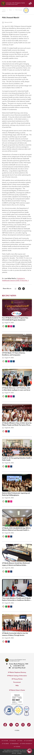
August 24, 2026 (9, 533)
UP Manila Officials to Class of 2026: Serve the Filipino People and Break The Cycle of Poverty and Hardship (17, 424)
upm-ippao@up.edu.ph (18, 668)
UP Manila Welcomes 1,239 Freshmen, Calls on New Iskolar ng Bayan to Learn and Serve (16, 389)
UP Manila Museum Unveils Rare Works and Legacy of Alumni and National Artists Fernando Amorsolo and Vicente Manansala (16, 564)
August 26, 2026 (9, 427)
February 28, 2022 (8, 22)
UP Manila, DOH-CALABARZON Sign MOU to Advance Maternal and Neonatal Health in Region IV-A (16, 529)
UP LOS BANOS (28, 740)
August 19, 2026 (9, 322)
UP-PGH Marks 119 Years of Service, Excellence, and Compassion (13, 354)
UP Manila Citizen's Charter (17, 690)
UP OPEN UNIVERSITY (26, 743)
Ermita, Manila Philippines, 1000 (18, 664)
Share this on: (7, 288)
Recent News (9, 295)
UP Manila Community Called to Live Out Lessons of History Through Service (15, 634)
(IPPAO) (19, 753)
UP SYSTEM (5, 740)
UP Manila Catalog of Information (17, 675)
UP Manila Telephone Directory (17, 672)
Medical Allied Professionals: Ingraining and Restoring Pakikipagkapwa (16, 494)
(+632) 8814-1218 (18, 666)
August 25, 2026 (9, 603)
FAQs (17, 685)
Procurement (17, 682)
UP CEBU (19, 740)
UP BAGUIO (12, 740)
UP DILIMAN (5, 743)
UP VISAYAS (17, 746)
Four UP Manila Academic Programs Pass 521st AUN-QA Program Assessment (15, 319)
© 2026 (17, 730)
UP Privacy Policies (17, 679)
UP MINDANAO (14, 743)
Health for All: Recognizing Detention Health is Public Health (17, 459)
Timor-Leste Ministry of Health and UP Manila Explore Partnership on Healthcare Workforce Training (16, 599)
